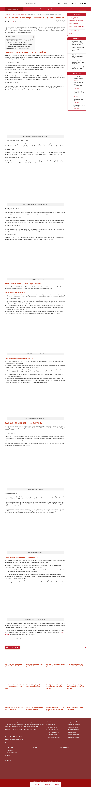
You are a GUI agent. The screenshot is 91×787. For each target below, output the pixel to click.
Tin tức (8, 755)
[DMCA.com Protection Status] (15, 768)
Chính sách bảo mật (73, 727)
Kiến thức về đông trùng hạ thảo (76, 20)
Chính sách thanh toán (73, 734)
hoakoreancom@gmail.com (16, 739)
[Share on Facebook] (57, 21)
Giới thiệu (35, 9)
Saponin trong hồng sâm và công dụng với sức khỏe (78, 49)
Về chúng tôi (9, 750)
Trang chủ (27, 9)
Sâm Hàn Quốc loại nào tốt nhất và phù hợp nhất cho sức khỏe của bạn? (55, 709)
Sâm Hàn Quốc (51, 724)
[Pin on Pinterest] (62, 21)
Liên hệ (76, 9)
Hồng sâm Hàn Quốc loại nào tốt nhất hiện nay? (75, 708)
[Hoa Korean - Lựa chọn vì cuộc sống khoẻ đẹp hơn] (14, 3)
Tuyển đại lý (9, 760)
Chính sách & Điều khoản (74, 724)
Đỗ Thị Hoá (19, 21)
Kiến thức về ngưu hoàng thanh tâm (76, 27)
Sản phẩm (42, 9)
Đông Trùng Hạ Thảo (53, 729)
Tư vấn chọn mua (61, 9)
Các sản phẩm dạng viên (54, 737)
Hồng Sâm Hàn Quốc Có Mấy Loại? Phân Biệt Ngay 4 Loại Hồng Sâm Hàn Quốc (76, 686)
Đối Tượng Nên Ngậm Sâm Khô (18, 42)
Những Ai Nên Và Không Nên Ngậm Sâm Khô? (19, 41)
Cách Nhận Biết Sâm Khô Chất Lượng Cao (18, 48)
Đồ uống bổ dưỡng (52, 734)
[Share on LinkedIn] (64, 21)
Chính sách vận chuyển (73, 737)
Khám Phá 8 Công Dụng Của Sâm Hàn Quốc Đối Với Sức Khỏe (34, 685)
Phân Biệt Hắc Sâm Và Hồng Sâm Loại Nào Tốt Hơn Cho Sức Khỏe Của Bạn (55, 686)
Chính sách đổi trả (72, 732)
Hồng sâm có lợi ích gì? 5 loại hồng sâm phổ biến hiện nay (14, 708)
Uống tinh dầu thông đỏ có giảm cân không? (78, 67)
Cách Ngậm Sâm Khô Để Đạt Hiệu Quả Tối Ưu (18, 46)
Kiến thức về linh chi (73, 23)
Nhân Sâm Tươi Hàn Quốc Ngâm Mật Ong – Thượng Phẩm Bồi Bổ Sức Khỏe (14, 686)
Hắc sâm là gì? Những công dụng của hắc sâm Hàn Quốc (34, 708)
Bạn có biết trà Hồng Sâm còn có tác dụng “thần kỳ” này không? (78, 62)
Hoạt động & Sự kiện (11, 752)
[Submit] (52, 3)
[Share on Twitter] (59, 21)
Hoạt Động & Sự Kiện (74, 18)
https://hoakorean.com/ (17, 743)
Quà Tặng (50, 9)
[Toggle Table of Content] (31, 37)
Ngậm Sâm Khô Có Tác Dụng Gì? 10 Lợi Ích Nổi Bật (20, 39)
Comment (74, 51)
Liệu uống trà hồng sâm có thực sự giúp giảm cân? (78, 56)
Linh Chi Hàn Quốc (52, 727)
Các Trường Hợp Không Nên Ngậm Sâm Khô (21, 44)
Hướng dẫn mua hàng (73, 729)
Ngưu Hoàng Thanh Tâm (53, 732)
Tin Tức (70, 9)
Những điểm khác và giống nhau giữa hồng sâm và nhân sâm (77, 43)
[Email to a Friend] (60, 21)
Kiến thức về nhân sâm (21, 14)
